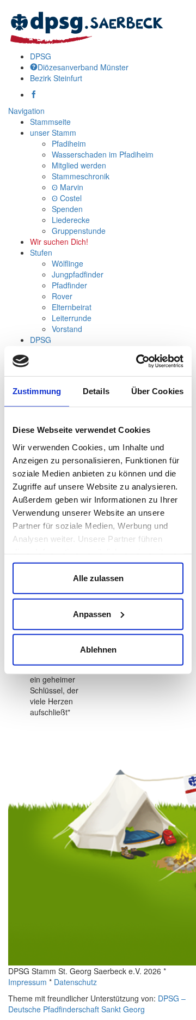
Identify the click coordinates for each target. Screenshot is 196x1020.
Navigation (26, 110)
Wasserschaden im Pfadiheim (103, 154)
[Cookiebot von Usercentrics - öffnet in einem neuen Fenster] (138, 361)
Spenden (67, 208)
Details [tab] (96, 391)
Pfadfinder (69, 285)
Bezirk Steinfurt (56, 78)
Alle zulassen (98, 578)
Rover (62, 296)
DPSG (40, 56)
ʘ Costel (67, 197)
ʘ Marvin (67, 187)
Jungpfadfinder (77, 274)
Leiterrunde (71, 317)
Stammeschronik (80, 176)
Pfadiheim (69, 143)
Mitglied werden (79, 165)
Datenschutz (75, 981)
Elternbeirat (71, 306)
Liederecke (71, 219)
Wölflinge (67, 263)
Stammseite (50, 121)
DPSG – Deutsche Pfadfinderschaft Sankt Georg (97, 1004)
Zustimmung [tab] (37, 391)
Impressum (27, 981)
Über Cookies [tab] (157, 391)
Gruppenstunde (79, 230)
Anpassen (92, 613)
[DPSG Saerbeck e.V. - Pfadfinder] (86, 25)
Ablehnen (98, 649)
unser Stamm (53, 132)
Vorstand (67, 328)
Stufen (41, 252)
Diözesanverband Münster (83, 67)
